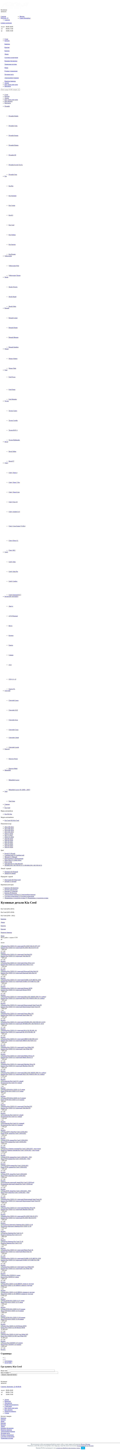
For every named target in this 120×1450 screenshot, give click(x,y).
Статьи (6, 1413)
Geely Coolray (13, 581)
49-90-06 (6, 23)
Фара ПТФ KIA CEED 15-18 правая (12, 1319)
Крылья (6, 47)
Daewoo (7, 749)
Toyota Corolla (13, 420)
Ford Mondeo (13, 399)
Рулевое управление (10, 71)
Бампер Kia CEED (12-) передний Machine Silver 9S (17, 1209)
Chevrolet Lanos (13, 700)
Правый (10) (11, 872)
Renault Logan (13, 318)
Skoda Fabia (12, 306)
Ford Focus (12, 377)
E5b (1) (8, 862)
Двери (6, 54)
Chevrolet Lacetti (14, 747)
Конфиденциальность (11, 1404)
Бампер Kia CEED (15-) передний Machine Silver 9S (17, 1066)
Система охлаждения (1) (19, 896)
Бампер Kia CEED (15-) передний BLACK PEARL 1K (18, 1032)
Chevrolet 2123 (13, 710)
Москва (22, 16)
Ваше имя (4, 1370)
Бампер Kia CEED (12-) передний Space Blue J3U (16, 1015)
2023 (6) (8, 845)
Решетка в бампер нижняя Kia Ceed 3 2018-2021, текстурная (20, 1150)
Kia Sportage (12, 196)
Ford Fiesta (12, 389)
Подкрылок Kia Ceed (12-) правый (12, 1125)
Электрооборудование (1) (19, 894)
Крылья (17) (10, 891)
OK (83, 1448)
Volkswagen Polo (14, 266)
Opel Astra (12, 801)
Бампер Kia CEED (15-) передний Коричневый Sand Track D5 (20, 1007)
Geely (6, 552)
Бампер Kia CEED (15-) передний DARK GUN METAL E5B (20, 981)
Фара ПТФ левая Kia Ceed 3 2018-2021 (13, 1175)
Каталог (7, 40)
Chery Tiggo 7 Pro (14, 482)
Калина (11, 635)
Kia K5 (11, 215)
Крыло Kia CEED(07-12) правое (11, 1344)
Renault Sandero (13, 347)
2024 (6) (8, 847)
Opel (5, 791)
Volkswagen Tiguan (14, 275)
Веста (10, 626)
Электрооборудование (11, 78)
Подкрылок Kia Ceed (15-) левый (11, 1083)
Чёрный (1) (10, 857)
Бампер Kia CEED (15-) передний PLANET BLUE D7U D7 (20, 947)
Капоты (6, 51)
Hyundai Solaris (13, 116)
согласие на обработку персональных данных (68, 1448)
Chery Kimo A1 (13, 540)
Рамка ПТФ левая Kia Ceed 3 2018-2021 (13, 1133)
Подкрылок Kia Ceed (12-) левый (11, 1116)
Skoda (6, 277)
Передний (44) (12, 880)
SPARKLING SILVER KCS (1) (23, 865)
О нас (6, 39)
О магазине (8, 1406)
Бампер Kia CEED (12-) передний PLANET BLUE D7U (18, 1218)
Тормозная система (10, 64)
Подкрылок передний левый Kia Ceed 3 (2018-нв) (17, 1184)
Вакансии (7, 1401)
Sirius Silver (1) (12, 860)
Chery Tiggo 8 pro (14, 492)
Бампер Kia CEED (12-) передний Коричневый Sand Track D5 (20, 1201)
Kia (5, 176)
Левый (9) (10, 873)
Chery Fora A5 (13, 502)
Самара (11, 655)
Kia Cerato (12, 205)
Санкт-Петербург (25, 18)
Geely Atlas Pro (13, 571)
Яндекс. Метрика (85, 1444)
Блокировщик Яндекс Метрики (85, 1445)
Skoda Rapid (12, 296)
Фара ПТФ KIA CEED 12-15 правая (12, 1311)
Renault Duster (13, 327)
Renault (6, 308)
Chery (6, 463)
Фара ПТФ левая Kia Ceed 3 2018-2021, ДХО (15, 1192)
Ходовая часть (9, 74)
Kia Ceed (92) (11, 820)
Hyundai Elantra (13, 145)
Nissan (6, 349)
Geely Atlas (12, 562)
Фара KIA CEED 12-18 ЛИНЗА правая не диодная (17, 1294)
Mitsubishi (7, 770)
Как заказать (8, 101)
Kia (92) (8, 814)
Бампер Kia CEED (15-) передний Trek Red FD (15, 956)
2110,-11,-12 (12, 679)
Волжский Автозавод (11, 596)
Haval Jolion (12, 451)
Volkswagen (8, 256)
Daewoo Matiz (13, 768)
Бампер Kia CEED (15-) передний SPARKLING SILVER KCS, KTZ (22, 1023)
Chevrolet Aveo (13, 720)
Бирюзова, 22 (4, 18)
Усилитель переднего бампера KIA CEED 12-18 (16, 1226)
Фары (6, 67)
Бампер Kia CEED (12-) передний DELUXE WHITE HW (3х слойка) (23, 1074)
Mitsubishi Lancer (14, 780)
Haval (6, 441)
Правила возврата (10, 1411)
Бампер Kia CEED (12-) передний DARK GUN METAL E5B (20, 1260)
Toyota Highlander (14, 440)
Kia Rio (11, 186)
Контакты (7, 86)
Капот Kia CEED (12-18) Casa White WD (14, 1336)
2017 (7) (8, 835)
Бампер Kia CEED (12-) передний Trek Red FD (15, 1108)
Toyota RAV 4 (13, 430)
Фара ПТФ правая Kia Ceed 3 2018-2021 (13, 1142)
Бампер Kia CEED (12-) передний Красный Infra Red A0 (19, 973)
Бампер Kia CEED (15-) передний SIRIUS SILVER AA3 (18, 1040)
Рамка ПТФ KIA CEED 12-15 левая (12, 1091)
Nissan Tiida (12, 368)
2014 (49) (9, 830)
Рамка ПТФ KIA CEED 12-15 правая (12, 1099)
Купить (3, 953)
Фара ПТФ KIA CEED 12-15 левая (12, 1302)
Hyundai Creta (13, 126)
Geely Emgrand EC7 (15, 595)
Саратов (3, 16)
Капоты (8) (10, 893)
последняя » (8, 1362)
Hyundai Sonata (13, 135)
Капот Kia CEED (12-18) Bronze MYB (13, 1327)
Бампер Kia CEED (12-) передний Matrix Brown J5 (17, 1057)
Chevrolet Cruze (13, 729)
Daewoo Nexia (13, 759)
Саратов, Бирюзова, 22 (8, 1386)
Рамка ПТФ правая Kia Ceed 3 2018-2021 (14, 1167)
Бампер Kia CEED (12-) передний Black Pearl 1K (16, 1251)
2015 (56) (9, 832)
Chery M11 (12, 550)
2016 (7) (8, 833)
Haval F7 (11, 461)
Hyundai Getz (13, 174)
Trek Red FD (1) (13, 863)
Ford (5, 370)
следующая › (8, 1361)
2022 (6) (8, 844)
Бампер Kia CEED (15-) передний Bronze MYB (16, 990)
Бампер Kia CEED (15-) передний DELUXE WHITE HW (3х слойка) (23, 998)
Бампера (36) (11, 888)
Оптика (3, 1419)
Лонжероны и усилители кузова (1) (26, 898)
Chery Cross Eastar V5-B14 (17, 526)
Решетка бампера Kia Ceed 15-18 (11, 1243)
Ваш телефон (5, 1372)
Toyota (6, 401)
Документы (8, 1403)
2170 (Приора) (13, 616)
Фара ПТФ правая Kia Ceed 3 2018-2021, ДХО (15, 1159)
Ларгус (11, 606)
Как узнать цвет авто (11, 84)
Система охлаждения (11, 57)
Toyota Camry (13, 411)
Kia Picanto (12, 254)
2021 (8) (8, 842)
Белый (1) (9, 853)
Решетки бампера (10, 81)
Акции (6, 83)
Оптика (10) (10, 889)
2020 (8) (8, 840)
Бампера (7, 44)
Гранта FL (12, 689)
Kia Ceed (11, 225)
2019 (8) (8, 838)
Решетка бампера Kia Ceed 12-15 (11, 1235)
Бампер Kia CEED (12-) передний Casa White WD (16, 1268)
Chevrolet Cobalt (14, 737)
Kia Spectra (12, 244)
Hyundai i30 (12, 155)
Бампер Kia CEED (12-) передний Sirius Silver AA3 (17, 964)
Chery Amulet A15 (14, 511)
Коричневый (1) (13, 858)
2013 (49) (9, 828)
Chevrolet (7, 690)
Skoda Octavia (13, 287)
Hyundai (7, 106)
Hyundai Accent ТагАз (16, 165)
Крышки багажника (10, 61)
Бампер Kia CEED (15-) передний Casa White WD (16, 1049)
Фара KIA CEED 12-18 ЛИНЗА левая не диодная (16, 1285)
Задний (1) (10, 881)
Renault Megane (13, 337)
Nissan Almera (13, 358)
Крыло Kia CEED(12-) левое (10, 1277)
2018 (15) (9, 837)
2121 (10, 665)
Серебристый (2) (14, 855)
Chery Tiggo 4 (13, 472)
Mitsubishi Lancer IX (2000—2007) (19, 790)
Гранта (11, 645)
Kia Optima (12, 235)
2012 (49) (9, 827)
